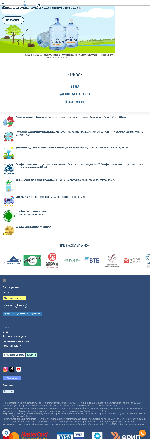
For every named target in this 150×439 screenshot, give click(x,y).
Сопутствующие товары (76, 92)
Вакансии (31, 354)
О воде (6, 327)
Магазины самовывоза (14, 298)
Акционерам (8, 385)
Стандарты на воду (12, 346)
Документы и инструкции (14, 336)
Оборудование (76, 100)
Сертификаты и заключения (16, 341)
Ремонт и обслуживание (30, 313)
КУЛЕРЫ (10, 313)
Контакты (8, 391)
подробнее (10, 16)
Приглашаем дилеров (14, 354)
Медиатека (12, 378)
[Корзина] (75, 4)
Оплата (6, 292)
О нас (5, 331)
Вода (76, 84)
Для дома (8, 305)
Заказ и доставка (11, 287)
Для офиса (21, 305)
